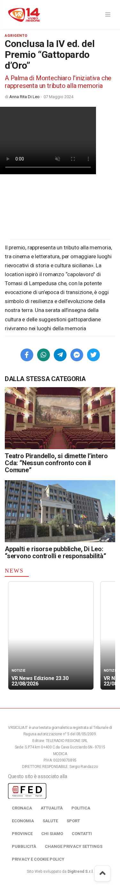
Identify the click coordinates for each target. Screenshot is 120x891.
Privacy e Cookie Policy (38, 859)
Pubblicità (24, 846)
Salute (50, 820)
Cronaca (22, 808)
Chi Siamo (52, 833)
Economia (23, 820)
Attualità (52, 808)
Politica (80, 808)
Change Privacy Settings (73, 846)
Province (22, 833)
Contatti (82, 833)
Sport (73, 820)
